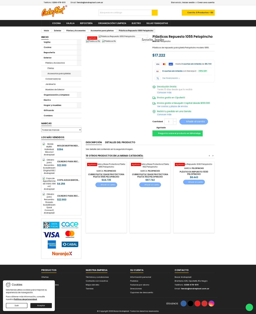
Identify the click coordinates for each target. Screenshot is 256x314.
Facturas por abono (139, 284)
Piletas (51, 68)
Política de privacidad (25, 299)
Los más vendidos (52, 137)
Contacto (182, 270)
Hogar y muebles (52, 105)
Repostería (86, 23)
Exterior (48, 57)
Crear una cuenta (205, 2)
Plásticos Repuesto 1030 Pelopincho (194, 173)
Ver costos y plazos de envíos (172, 106)
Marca (155, 41)
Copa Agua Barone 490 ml (68, 180)
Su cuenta (136, 270)
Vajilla (70, 23)
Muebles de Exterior (54, 89)
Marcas (46, 123)
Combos (48, 115)
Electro (136, 23)
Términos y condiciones (97, 277)
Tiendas (89, 288)
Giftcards (49, 110)
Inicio (45, 37)
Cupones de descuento (141, 292)
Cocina (56, 23)
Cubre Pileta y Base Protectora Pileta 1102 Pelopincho (150, 175)
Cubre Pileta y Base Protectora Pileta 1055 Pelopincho (106, 175)
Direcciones (136, 288)
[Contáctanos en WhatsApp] (249, 307)
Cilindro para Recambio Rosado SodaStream (68, 196)
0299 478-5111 (58, 2)
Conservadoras (53, 78)
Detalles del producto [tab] (120, 142)
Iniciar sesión (188, 2)
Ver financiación (170, 78)
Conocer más (164, 92)
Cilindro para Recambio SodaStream (68, 161)
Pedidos (134, 281)
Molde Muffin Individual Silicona (68, 145)
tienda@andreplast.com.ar (90, 2)
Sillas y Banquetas (157, 23)
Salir (17, 305)
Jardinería (50, 84)
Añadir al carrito (193, 121)
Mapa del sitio (92, 284)
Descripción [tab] (94, 142)
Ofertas (45, 277)
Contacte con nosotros (97, 281)
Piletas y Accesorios (55, 62)
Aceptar (41, 305)
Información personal (140, 277)
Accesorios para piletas (59, 73)
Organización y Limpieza (112, 23)
